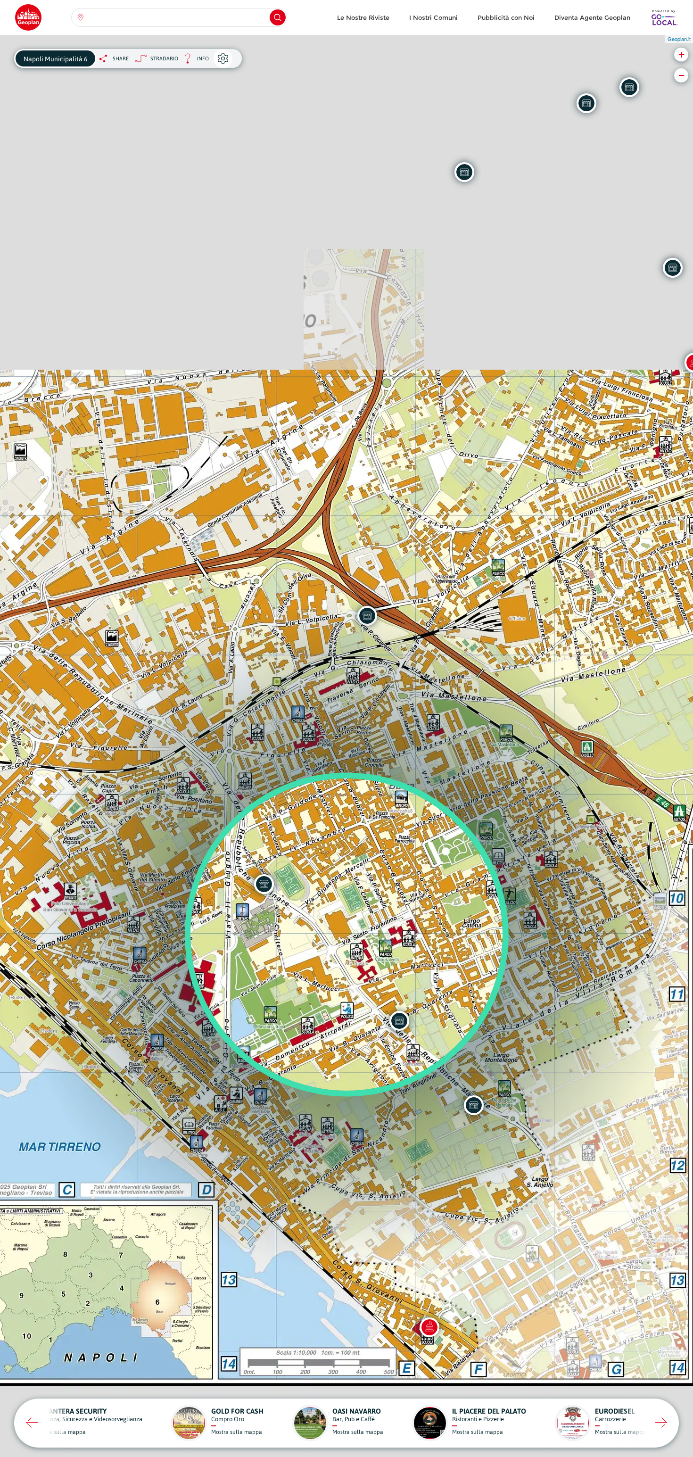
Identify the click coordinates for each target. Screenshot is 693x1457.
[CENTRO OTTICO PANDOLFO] (673, 268)
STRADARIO (164, 58)
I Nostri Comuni (433, 17)
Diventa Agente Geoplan (592, 17)
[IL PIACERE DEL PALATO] (629, 87)
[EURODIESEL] (464, 172)
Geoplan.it (679, 38)
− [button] (681, 75)
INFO (193, 61)
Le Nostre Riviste (363, 17)
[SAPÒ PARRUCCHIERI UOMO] (399, 1021)
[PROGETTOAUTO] (586, 103)
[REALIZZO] (474, 1105)
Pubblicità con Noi (506, 17)
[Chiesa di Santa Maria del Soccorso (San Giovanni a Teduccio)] (429, 1327)
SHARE (121, 58)
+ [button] (681, 54)
